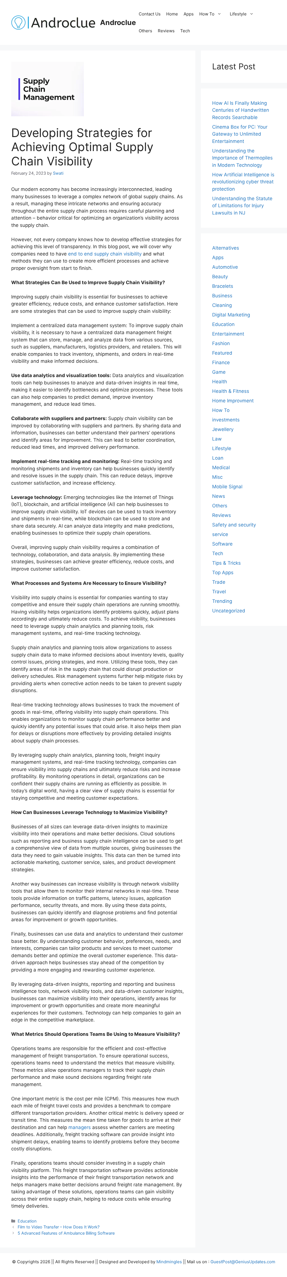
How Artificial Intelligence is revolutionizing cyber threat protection (243, 182)
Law (217, 439)
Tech (185, 30)
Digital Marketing (231, 315)
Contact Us (150, 14)
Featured (222, 353)
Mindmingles (169, 1261)
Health (219, 381)
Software (222, 544)
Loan (217, 458)
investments (226, 420)
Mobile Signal (227, 486)
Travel (219, 591)
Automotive (225, 267)
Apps (189, 14)
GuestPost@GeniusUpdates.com (242, 1261)
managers (79, 1127)
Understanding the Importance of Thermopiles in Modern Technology (242, 158)
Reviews (166, 30)
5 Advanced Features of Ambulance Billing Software (66, 1233)
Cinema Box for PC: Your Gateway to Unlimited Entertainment (239, 134)
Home (172, 14)
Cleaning (222, 305)
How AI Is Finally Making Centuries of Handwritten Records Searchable (240, 110)
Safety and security (234, 525)
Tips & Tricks (226, 563)
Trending (222, 601)
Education (27, 1221)
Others (145, 30)
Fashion (221, 343)
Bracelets (222, 286)
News (218, 496)
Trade (218, 582)
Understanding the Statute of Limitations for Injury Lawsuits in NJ (242, 206)
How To (206, 14)
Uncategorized (228, 611)
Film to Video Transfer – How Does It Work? (58, 1226)
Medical (221, 467)
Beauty (220, 276)
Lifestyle (238, 14)
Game (219, 372)
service (220, 534)
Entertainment (228, 334)
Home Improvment (233, 400)
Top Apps (222, 572)
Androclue (118, 22)
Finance (221, 362)
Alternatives (225, 248)
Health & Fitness (230, 391)
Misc (217, 477)
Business (222, 295)
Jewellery (222, 429)
